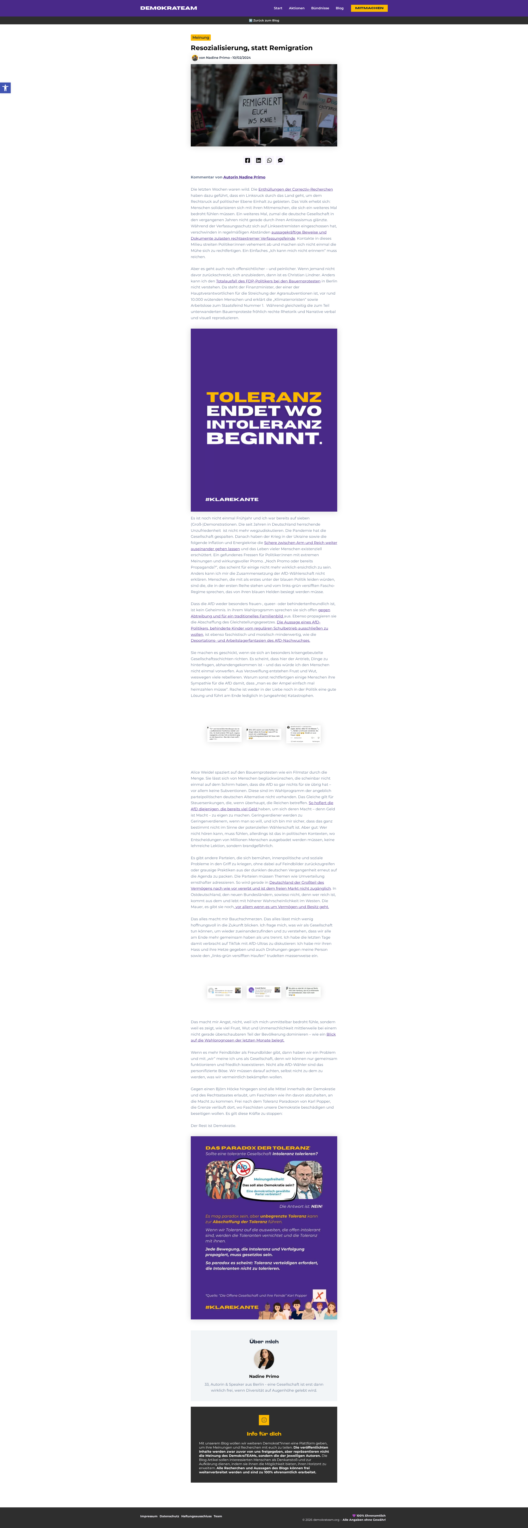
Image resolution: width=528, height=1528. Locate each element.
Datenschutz (169, 1516)
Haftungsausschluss (196, 1516)
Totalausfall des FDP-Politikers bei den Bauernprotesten (268, 281)
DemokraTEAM (168, 8)
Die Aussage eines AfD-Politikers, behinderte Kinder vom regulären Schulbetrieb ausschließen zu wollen (259, 628)
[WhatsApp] (269, 160)
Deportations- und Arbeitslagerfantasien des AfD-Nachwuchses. (250, 640)
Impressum (149, 1516)
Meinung (200, 37)
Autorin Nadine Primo (244, 177)
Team (218, 1516)
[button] (5, 88)
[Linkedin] (258, 160)
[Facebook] (247, 160)
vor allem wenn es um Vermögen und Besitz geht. (282, 907)
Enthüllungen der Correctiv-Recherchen (295, 189)
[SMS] (280, 160)
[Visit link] (264, 20)
